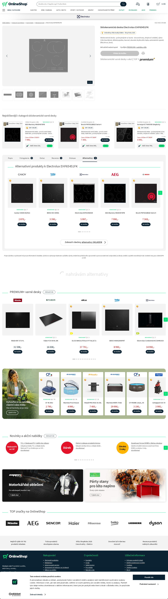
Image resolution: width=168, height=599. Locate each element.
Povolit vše (149, 577)
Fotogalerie (24, 158)
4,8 (53, 210)
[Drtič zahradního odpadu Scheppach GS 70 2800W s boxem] (159, 387)
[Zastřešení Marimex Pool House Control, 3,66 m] (71, 387)
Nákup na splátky (50, 570)
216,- (39, 146)
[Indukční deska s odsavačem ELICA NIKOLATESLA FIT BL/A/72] (84, 319)
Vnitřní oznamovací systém (136, 563)
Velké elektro (6, 23)
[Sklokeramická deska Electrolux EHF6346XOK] (84, 193)
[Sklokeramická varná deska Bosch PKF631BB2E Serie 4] (69, 134)
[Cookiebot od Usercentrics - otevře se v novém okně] (15, 594)
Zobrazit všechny (83, 242)
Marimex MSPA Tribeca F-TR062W (115, 404)
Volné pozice (90, 565)
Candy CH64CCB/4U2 (22, 213)
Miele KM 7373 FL (17, 340)
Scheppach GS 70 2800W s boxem (158, 404)
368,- (95, 146)
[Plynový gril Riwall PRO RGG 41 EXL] (93, 387)
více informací (25, 450)
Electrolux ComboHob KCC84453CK (150, 340)
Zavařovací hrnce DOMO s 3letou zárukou (146, 443)
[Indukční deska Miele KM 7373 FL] (18, 319)
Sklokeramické (39, 23)
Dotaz (42, 158)
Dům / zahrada (46, 10)
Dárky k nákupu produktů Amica (88, 443)
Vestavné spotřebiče (18, 23)
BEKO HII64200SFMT (117, 340)
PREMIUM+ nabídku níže (137, 47)
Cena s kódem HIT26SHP (88, 137)
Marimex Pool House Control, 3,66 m (71, 404)
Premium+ (153, 10)
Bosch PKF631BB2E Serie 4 (91, 124)
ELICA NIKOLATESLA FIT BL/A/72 (84, 340)
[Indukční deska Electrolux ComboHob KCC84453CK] (150, 319)
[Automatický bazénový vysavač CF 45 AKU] (49, 387)
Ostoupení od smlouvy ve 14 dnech (57, 567)
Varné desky (29, 23)
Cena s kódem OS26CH (32, 137)
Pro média (89, 567)
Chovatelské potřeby (106, 10)
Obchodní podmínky (52, 560)
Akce (143, 10)
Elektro (34, 10)
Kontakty (89, 560)
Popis (10, 158)
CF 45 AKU (49, 403)
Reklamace (48, 563)
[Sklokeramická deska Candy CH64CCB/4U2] (22, 193)
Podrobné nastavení (148, 584)
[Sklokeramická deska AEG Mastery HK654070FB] (13, 134)
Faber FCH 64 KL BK (51, 340)
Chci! (49, 146)
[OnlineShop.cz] (14, 4)
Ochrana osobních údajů (135, 560)
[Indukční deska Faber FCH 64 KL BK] (51, 319)
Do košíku (49, 140)
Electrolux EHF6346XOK (84, 213)
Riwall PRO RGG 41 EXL (93, 403)
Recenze (55, 158)
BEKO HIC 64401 (53, 213)
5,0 (48, 122)
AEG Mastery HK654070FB (35, 124)
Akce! (128, 570)
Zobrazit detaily (36, 594)
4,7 (93, 399)
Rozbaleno (133, 10)
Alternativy (88, 158)
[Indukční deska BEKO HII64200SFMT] (117, 319)
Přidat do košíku (119, 53)
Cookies (129, 565)
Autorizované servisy (52, 565)
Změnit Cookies (132, 567)
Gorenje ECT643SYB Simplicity (148, 124)
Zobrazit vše (49, 292)
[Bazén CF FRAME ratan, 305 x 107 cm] (137, 387)
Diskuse (72, 158)
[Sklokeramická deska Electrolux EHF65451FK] (7, 95)
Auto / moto (61, 10)
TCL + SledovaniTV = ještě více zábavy (35, 443)
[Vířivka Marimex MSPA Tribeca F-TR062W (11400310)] (115, 387)
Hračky (90, 10)
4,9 (22, 210)
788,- (151, 146)
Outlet (121, 10)
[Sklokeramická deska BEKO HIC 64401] (53, 193)
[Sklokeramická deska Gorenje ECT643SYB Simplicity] (125, 134)
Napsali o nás (90, 570)
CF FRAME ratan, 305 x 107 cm (137, 404)
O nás (87, 563)
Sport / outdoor (77, 10)
